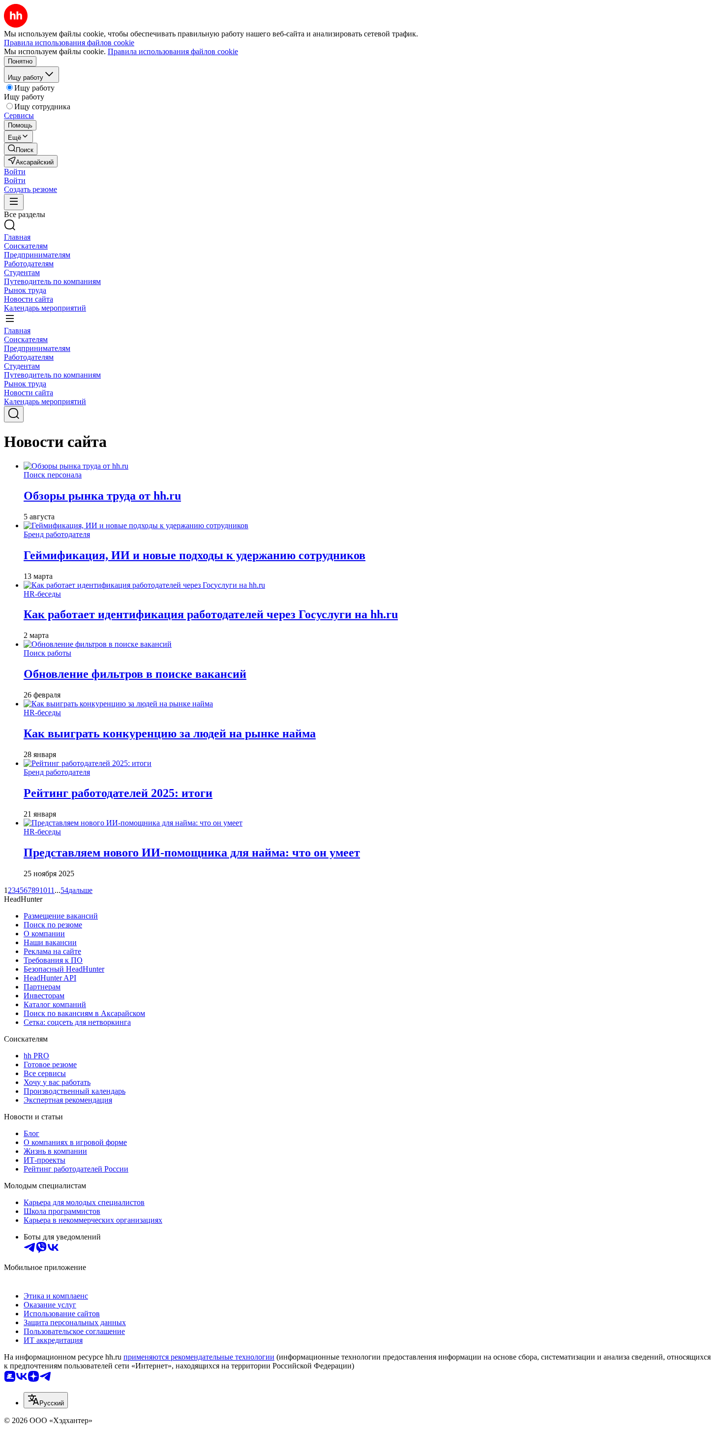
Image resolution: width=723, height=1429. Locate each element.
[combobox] (46, 1400)
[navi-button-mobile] (14, 202)
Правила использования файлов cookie (173, 51)
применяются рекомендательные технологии (198, 1357)
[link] (20, 149)
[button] (15, 171)
